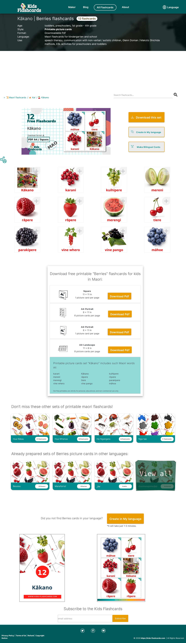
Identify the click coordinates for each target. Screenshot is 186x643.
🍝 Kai (32, 97)
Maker (72, 7)
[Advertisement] (93, 70)
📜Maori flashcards (16, 97)
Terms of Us (21, 635)
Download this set (148, 117)
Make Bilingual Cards (148, 147)
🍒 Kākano (43, 97)
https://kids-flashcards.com (153, 638)
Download (119, 296)
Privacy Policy (8, 635)
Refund (31, 635)
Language (168, 7)
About (125, 7)
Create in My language (148, 132)
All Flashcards (105, 7)
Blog (85, 7)
